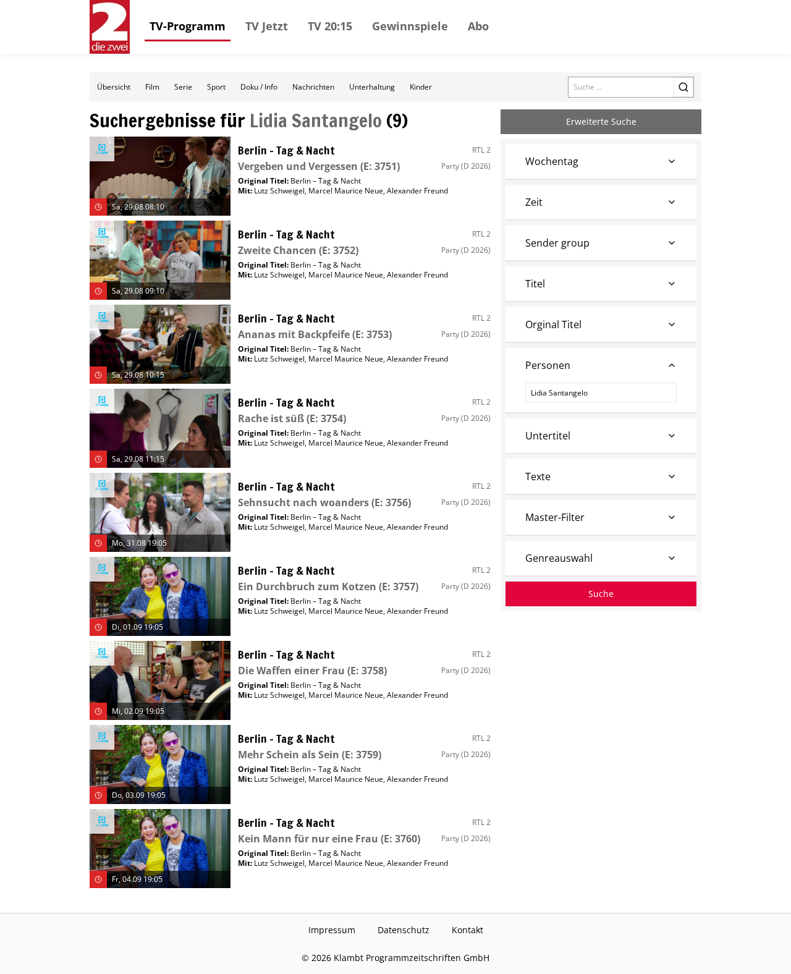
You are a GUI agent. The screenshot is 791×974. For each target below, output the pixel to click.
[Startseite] (110, 27)
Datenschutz (403, 930)
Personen (547, 365)
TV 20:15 (330, 26)
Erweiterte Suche (601, 121)
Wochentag (551, 161)
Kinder (421, 87)
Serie (183, 87)
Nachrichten (313, 87)
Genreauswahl (559, 558)
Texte (538, 476)
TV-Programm (188, 26)
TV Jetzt (266, 26)
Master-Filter (555, 517)
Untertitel (547, 436)
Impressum (331, 930)
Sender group (557, 243)
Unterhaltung (372, 87)
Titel (535, 283)
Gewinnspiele (410, 26)
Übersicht (113, 87)
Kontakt (467, 930)
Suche (601, 593)
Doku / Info (258, 87)
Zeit (534, 202)
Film (152, 87)
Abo (478, 26)
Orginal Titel (553, 324)
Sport (216, 87)
